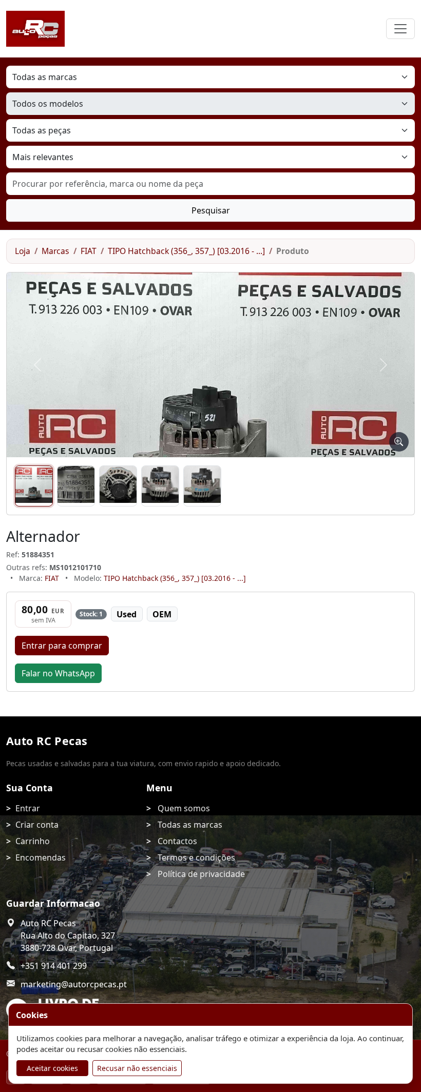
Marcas (55, 251)
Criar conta (37, 824)
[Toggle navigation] (400, 28)
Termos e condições (196, 857)
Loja (22, 251)
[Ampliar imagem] (399, 442)
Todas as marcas (190, 824)
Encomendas (40, 857)
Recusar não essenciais (137, 1068)
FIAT (89, 251)
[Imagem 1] (34, 485)
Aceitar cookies (52, 1068)
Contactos (177, 841)
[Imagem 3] (118, 485)
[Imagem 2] (76, 485)
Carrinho (32, 841)
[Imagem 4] (160, 485)
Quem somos (184, 808)
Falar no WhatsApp (58, 673)
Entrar (27, 808)
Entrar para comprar (62, 645)
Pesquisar (211, 210)
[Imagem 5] (202, 485)
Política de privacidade (201, 874)
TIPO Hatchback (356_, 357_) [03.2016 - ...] (186, 251)
